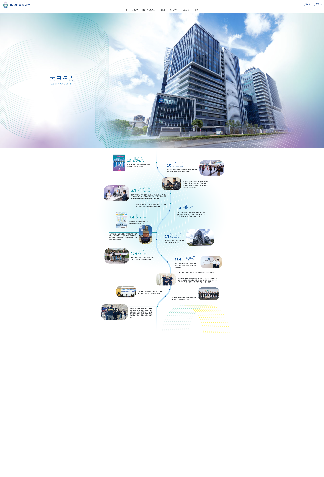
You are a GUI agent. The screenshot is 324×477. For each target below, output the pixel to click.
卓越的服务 (187, 10)
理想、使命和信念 (149, 10)
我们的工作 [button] (173, 10)
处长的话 (135, 10)
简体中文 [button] (310, 4)
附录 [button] (196, 10)
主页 (125, 10)
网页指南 (319, 4)
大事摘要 (162, 10)
